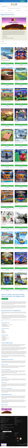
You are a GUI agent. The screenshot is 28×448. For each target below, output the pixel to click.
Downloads (16, 424)
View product (7, 85)
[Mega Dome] (21, 196)
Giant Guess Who (3, 244)
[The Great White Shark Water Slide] (7, 53)
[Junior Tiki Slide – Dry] (7, 278)
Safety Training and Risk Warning (18, 421)
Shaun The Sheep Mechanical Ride (5, 80)
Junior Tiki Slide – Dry (3, 285)
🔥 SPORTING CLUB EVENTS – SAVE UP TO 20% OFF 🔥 (14, 8)
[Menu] (2, 4)
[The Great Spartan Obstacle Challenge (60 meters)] (7, 196)
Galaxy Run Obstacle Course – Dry (19, 265)
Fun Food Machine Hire (3, 438)
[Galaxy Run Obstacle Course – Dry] (21, 258)
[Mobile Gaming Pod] (21, 94)
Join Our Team (16, 422)
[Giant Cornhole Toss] (7, 135)
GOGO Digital (25, 444)
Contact (15, 423)
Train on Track (3, 121)
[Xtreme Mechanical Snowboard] (21, 135)
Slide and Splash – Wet (17, 285)
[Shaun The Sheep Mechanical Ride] (7, 74)
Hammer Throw (17, 60)
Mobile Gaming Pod (17, 101)
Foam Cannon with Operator (18, 224)
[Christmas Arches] (21, 114)
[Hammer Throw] (21, 53)
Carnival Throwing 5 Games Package (5, 101)
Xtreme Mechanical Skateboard (5, 162)
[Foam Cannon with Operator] (21, 217)
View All (1, 439)
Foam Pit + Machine (3, 224)
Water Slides (10, 10)
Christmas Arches (17, 121)
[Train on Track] (7, 114)
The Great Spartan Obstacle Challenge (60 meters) (6, 203)
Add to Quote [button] (7, 63)
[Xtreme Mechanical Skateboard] (7, 155)
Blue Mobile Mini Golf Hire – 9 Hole (19, 80)
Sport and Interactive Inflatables (4, 436)
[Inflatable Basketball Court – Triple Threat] (21, 176)
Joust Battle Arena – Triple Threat (19, 162)
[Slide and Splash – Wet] (21, 278)
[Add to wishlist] (12, 47)
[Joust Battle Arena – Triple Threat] (21, 155)
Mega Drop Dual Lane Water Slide (19, 244)
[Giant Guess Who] (7, 238)
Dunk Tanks (18, 10)
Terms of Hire (16, 419)
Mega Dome (16, 203)
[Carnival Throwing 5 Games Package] (7, 94)
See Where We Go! (5, 36)
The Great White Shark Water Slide (5, 60)
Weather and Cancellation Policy (18, 420)
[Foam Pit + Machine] (7, 217)
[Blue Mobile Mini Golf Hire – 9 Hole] (21, 74)
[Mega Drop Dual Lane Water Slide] (21, 238)
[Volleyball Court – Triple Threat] (7, 176)
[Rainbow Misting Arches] (7, 258)
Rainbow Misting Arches (4, 265)
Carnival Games (2, 435)
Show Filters (2, 41)
